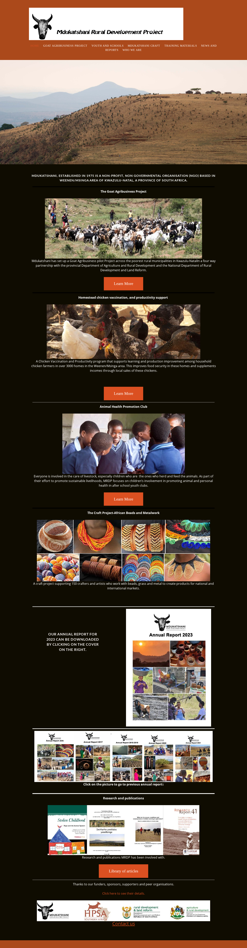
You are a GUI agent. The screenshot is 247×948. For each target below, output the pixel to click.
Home (34, 45)
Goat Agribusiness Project (65, 45)
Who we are (132, 49)
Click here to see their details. (123, 893)
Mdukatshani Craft (144, 45)
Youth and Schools (107, 45)
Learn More (123, 283)
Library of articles (123, 871)
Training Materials (180, 45)
